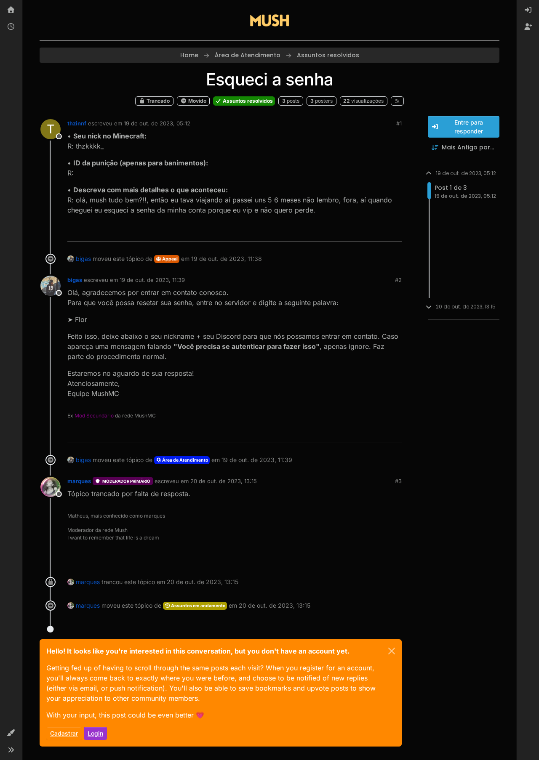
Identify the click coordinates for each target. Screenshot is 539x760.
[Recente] (11, 27)
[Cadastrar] (528, 27)
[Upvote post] (364, 231)
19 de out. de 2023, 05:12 (157, 123)
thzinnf (76, 123)
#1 (399, 123)
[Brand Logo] (269, 20)
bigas (83, 258)
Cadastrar (64, 733)
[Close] (392, 651)
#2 (398, 279)
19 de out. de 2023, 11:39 (152, 279)
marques (79, 481)
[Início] (11, 10)
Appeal (169, 259)
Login (95, 733)
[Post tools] (394, 231)
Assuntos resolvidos (247, 101)
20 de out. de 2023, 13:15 (223, 481)
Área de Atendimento (184, 460)
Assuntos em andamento (197, 606)
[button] (11, 733)
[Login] (528, 10)
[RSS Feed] (397, 101)
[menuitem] (528, 10)
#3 (398, 481)
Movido (196, 101)
